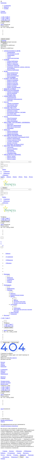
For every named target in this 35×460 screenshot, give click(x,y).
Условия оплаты (5, 381)
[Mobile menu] (2, 204)
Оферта (3, 421)
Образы (3, 365)
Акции (2, 363)
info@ (2, 24)
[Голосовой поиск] (3, 165)
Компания (3, 366)
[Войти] (1, 239)
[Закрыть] (2, 247)
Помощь (3, 378)
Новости (6, 7)
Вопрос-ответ (4, 384)
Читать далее (17, 439)
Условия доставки (6, 382)
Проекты (3, 376)
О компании (7, 5)
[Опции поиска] (2, 163)
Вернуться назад (5, 357)
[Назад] (8, 276)
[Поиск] (2, 238)
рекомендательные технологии (9, 426)
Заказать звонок (5, 21)
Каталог (3, 362)
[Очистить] (30, 162)
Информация (4, 374)
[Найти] (6, 165)
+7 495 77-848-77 (5, 17)
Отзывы (6, 8)
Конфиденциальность (7, 420)
